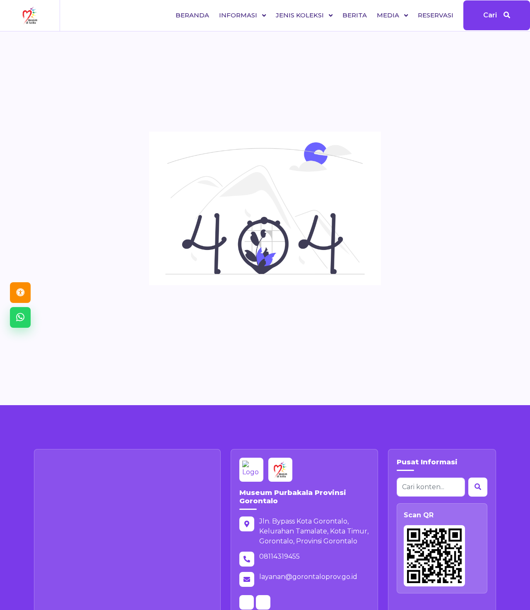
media (389, 15)
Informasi (239, 15)
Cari (490, 15)
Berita (354, 15)
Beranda (192, 15)
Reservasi (435, 15)
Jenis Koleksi (300, 15)
